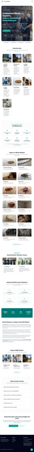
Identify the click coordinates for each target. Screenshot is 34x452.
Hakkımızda (13, 439)
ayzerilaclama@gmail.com (17, 144)
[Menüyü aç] (32, 1)
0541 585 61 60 (7, 30)
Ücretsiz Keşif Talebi (15, 30)
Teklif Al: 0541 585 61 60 (14, 425)
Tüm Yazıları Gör (16, 372)
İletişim (13, 441)
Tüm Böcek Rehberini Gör (16, 244)
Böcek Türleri (14, 440)
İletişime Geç (21, 425)
